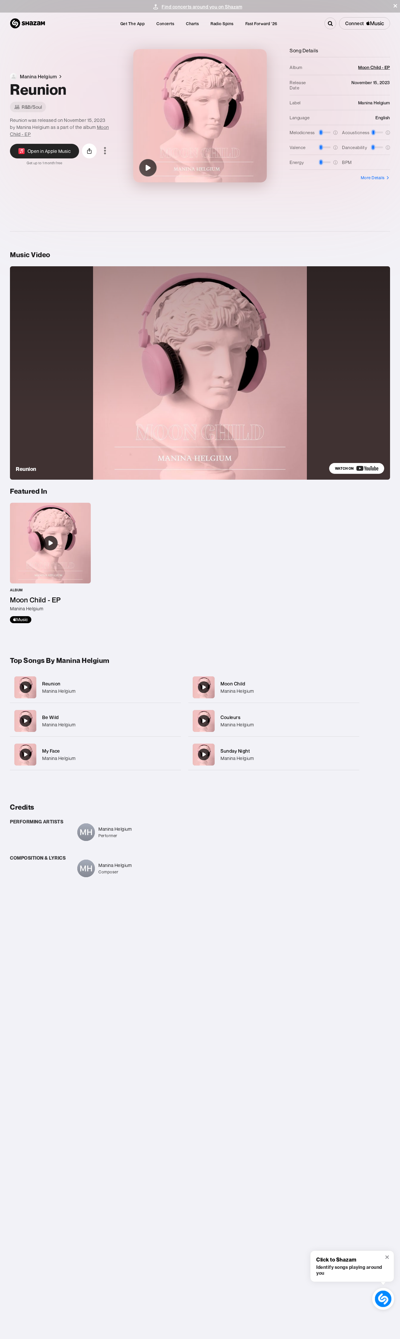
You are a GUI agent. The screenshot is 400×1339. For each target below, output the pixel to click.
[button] (395, 6)
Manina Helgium (59, 691)
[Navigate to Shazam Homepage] (27, 23)
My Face (51, 751)
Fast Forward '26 (261, 23)
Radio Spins (222, 23)
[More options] (105, 151)
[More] (172, 687)
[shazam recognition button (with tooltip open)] (383, 1299)
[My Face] (95, 754)
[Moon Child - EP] (50, 563)
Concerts (165, 23)
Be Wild (50, 717)
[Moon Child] (273, 687)
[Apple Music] (20, 619)
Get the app (132, 23)
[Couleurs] (273, 721)
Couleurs (230, 717)
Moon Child (232, 684)
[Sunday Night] (273, 754)
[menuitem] (132, 23)
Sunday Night (235, 751)
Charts (192, 23)
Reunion (51, 684)
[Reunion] (148, 168)
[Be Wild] (95, 721)
